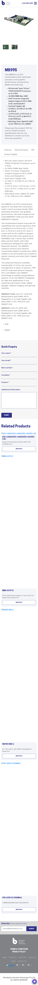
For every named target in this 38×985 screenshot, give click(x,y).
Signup (31, 929)
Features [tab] (7, 150)
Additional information (10, 390)
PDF (6, 324)
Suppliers (23, 957)
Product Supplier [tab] (10, 154)
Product (5, 382)
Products (13, 957)
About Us (32, 957)
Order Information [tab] (21, 150)
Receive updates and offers (14, 924)
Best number (7, 368)
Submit (6, 415)
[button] (34, 981)
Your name (6, 353)
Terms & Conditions (19, 949)
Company (5, 375)
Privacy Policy (19, 952)
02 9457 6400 (28, 3)
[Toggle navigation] (35, 3)
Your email (6, 360)
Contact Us (22, 961)
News (13, 961)
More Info (19, 449)
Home (4, 957)
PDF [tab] (32, 150)
